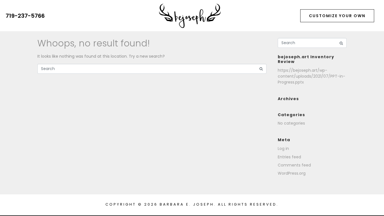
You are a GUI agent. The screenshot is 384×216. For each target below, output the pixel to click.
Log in (283, 148)
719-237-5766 (25, 16)
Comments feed (294, 165)
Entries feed (289, 157)
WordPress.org (292, 173)
